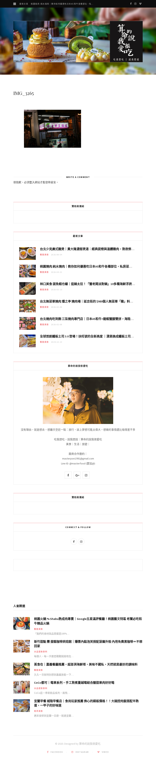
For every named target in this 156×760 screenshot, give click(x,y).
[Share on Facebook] (10, 124)
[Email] (10, 133)
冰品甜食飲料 (41, 651)
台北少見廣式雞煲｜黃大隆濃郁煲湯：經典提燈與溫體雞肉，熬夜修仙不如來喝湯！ (96, 249)
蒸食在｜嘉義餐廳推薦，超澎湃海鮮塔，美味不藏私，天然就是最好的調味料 (86, 664)
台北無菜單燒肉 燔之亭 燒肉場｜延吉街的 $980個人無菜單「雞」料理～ (88, 301)
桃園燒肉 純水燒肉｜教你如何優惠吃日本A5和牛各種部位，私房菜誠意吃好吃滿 (64, 4)
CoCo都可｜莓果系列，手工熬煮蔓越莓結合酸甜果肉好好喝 (74, 682)
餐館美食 (44, 254)
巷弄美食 (38, 711)
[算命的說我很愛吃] (78, 41)
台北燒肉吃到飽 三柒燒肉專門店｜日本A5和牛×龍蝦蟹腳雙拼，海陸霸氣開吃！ (93, 319)
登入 (32, 182)
